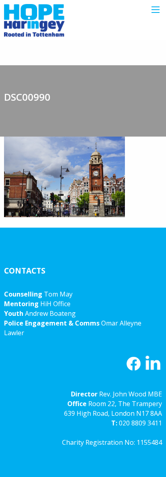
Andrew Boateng (50, 313)
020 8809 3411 (140, 423)
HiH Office (55, 303)
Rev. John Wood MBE (130, 394)
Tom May (58, 294)
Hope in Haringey (34, 24)
